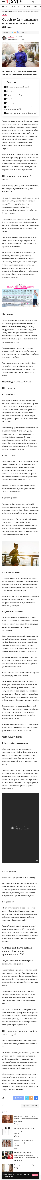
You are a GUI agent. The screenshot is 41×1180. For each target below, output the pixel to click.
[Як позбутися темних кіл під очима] (7, 1168)
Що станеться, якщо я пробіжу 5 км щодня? (21, 113)
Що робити (10, 99)
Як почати (9, 91)
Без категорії (18, 1160)
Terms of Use (9, 1176)
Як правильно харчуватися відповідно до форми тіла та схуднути (24, 1142)
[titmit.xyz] (14, 2)
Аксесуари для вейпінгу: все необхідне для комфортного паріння (24, 1130)
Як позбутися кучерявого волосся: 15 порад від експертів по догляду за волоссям (26, 1118)
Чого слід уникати (12, 103)
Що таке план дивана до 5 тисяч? (17, 87)
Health (4, 15)
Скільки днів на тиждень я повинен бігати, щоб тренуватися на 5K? (19, 108)
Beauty (16, 1124)
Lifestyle (16, 1136)
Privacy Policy (25, 1174)
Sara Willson (11, 37)
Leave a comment (31, 1106)
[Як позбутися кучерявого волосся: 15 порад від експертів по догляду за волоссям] (7, 1119)
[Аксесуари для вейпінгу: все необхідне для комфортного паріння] (7, 1131)
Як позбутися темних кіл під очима (26, 1165)
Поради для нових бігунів (15, 95)
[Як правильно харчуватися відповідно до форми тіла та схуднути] (7, 1143)
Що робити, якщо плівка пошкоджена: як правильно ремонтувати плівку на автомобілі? (26, 1155)
